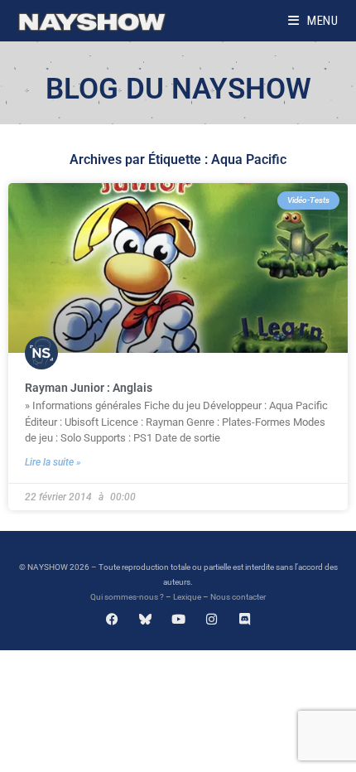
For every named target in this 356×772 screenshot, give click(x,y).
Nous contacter (238, 596)
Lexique (187, 596)
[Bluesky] (145, 619)
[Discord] (244, 619)
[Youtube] (178, 619)
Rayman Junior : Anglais (88, 387)
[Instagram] (211, 619)
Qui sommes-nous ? (127, 596)
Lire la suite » (53, 462)
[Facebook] (112, 619)
